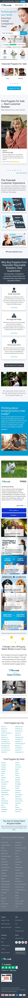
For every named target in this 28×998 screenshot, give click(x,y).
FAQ (16, 923)
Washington (4, 809)
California (17, 765)
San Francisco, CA (5, 750)
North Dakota (18, 794)
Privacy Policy (10, 989)
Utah (16, 805)
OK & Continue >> (14, 510)
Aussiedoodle (18, 842)
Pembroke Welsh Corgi (20, 889)
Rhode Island (4, 801)
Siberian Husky (4, 903)
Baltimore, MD (19, 726)
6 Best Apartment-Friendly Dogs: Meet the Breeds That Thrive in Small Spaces (13, 608)
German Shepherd (5, 867)
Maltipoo (17, 878)
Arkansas (3, 765)
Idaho (16, 771)
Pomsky (17, 892)
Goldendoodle (4, 870)
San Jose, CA (18, 750)
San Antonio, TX (5, 748)
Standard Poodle (19, 903)
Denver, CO (18, 733)
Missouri (3, 786)
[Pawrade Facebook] (16, 942)
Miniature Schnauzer (19, 887)
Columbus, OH (19, 731)
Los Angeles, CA (5, 741)
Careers (3, 949)
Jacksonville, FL (5, 739)
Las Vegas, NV (18, 739)
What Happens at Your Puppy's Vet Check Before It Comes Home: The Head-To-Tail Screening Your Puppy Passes (13, 551)
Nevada (17, 788)
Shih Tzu (3, 901)
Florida (17, 769)
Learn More (14, 307)
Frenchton (17, 864)
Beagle (2, 848)
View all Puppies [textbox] (7, 33)
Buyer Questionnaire (6, 927)
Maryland (17, 779)
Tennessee (18, 803)
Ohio (2, 796)
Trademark (22, 989)
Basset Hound (18, 845)
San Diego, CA (18, 748)
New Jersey (18, 790)
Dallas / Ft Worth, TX (6, 733)
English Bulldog (18, 862)
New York (17, 792)
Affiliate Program (5, 945)
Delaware (3, 769)
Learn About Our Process (14, 365)
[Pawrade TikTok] (23, 942)
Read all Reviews (21, 173)
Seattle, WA (4, 752)
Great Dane (17, 870)
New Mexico (4, 792)
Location (22, 931)
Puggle (16, 895)
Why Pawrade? (18, 920)
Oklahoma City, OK (20, 743)
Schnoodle (3, 898)
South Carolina (19, 801)
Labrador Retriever (19, 875)
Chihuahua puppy (7, 152)
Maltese (3, 878)
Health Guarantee (5, 923)
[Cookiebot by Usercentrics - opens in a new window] (20, 482)
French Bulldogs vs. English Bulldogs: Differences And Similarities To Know (12, 571)
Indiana (17, 773)
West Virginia (18, 809)
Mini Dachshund (18, 881)
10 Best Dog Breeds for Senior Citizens (12, 534)
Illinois (3, 773)
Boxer (16, 853)
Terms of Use (16, 989)
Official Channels (19, 938)
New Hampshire (5, 790)
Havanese (3, 873)
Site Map (17, 931)
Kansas (17, 775)
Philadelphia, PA (5, 745)
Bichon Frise (4, 850)
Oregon (3, 799)
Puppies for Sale (14, 88)
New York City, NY (5, 743)
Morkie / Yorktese (5, 889)
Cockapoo (17, 859)
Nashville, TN (18, 741)
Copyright (3, 989)
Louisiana (17, 777)
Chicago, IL (4, 731)
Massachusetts (5, 782)
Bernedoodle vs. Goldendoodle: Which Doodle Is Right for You (13, 590)
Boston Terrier (4, 853)
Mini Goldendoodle (5, 884)
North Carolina (5, 794)
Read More (4, 429)
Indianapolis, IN (19, 737)
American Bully (4, 842)
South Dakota (4, 803)
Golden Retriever (19, 867)
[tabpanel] (7, 75)
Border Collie (18, 850)
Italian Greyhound (19, 873)
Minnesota (4, 784)
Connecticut (18, 767)
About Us (3, 938)
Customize (13, 515)
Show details (20, 505)
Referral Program (5, 952)
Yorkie (16, 906)
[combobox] (10, 33)
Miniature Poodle (5, 887)
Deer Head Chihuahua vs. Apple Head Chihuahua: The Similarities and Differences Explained (13, 627)
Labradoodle (4, 875)
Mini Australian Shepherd (20, 884)
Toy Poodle (3, 906)
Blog (2, 942)
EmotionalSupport (23, 57)
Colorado (3, 767)
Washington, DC (19, 752)
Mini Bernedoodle (5, 881)
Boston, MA (4, 728)
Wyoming (17, 811)
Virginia (17, 807)
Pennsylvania (18, 799)
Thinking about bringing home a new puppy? (13, 410)
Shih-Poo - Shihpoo (19, 901)
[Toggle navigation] (25, 5)
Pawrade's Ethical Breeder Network (9, 991)
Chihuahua (3, 859)
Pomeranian (4, 892)
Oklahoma (18, 796)
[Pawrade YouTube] (26, 942)
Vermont (3, 807)
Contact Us (18, 927)
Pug (2, 895)
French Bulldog (4, 864)
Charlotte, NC (18, 728)
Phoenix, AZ (18, 745)
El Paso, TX (18, 735)
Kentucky (3, 777)
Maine (2, 779)
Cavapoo (17, 856)
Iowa (2, 775)
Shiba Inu (17, 898)
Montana (17, 786)
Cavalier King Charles (6, 856)
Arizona (17, 762)
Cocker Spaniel (4, 862)
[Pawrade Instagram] (19, 942)
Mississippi (18, 784)
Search (23, 33)
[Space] (6, 958)
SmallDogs (5, 57)
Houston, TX (4, 737)
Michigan (17, 782)
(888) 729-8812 (19, 5)
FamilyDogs (13, 57)
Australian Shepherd (5, 845)
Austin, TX (3, 726)
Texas (2, 805)
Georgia (3, 771)
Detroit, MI (4, 735)
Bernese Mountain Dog (20, 848)
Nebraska (3, 788)
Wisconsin (3, 811)
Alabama (3, 762)
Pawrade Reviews (21, 633)
